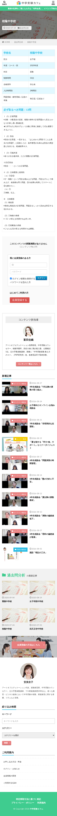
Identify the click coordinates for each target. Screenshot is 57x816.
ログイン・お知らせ (11, 769)
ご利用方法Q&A (9, 783)
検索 (6, 743)
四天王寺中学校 (36, 629)
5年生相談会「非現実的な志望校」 (42, 425)
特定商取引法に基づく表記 (28, 799)
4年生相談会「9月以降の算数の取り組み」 (41, 388)
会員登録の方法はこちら (28, 644)
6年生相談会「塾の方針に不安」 (42, 480)
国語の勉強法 (21, 549)
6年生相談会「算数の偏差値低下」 (42, 517)
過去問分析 (24, 28)
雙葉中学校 (7, 601)
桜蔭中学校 (31, 42)
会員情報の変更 (9, 776)
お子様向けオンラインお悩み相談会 (42, 406)
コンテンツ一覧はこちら (28, 364)
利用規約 (41, 802)
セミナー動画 (21, 439)
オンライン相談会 (20, 384)
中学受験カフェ (36, 809)
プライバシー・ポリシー (22, 802)
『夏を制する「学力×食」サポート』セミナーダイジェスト (42, 445)
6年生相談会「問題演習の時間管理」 (42, 461)
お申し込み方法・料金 (12, 762)
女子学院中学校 (36, 601)
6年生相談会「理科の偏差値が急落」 (42, 535)
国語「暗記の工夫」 (38, 552)
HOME (7, 42)
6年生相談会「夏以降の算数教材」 (42, 498)
